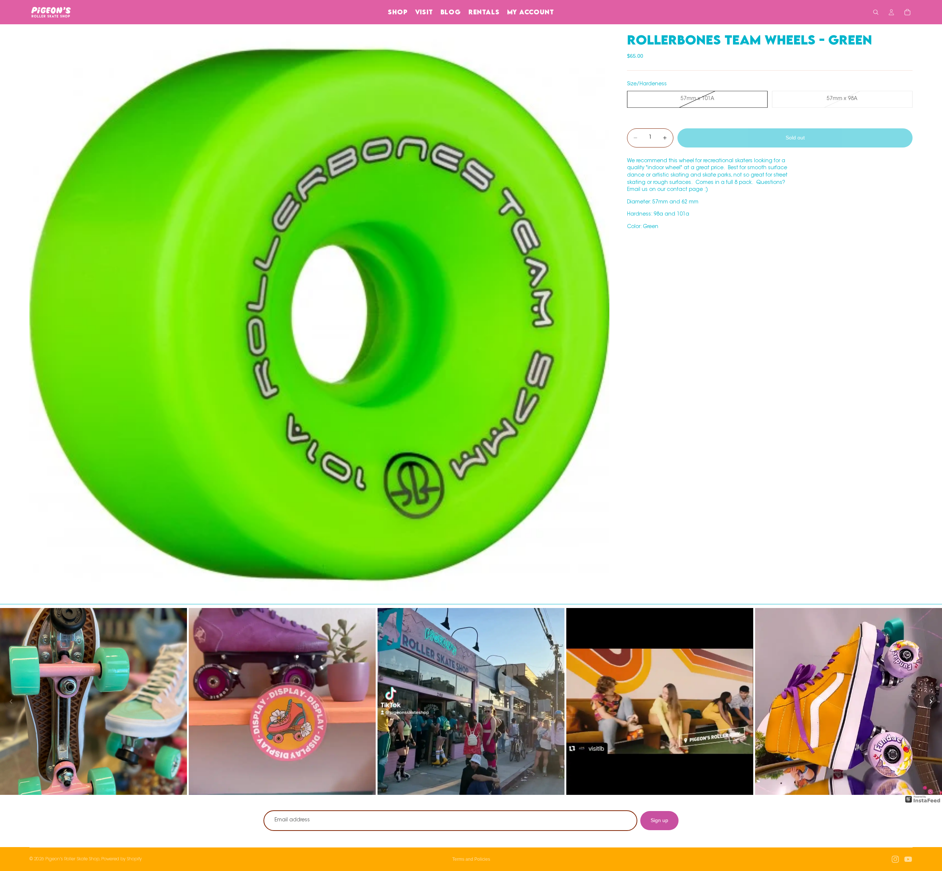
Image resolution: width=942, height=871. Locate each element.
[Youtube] (908, 859)
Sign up (659, 820)
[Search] (876, 12)
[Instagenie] (923, 803)
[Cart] (907, 12)
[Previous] (11, 701)
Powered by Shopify (121, 859)
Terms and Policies (471, 859)
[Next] (931, 701)
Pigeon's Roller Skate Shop (72, 859)
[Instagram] (895, 859)
